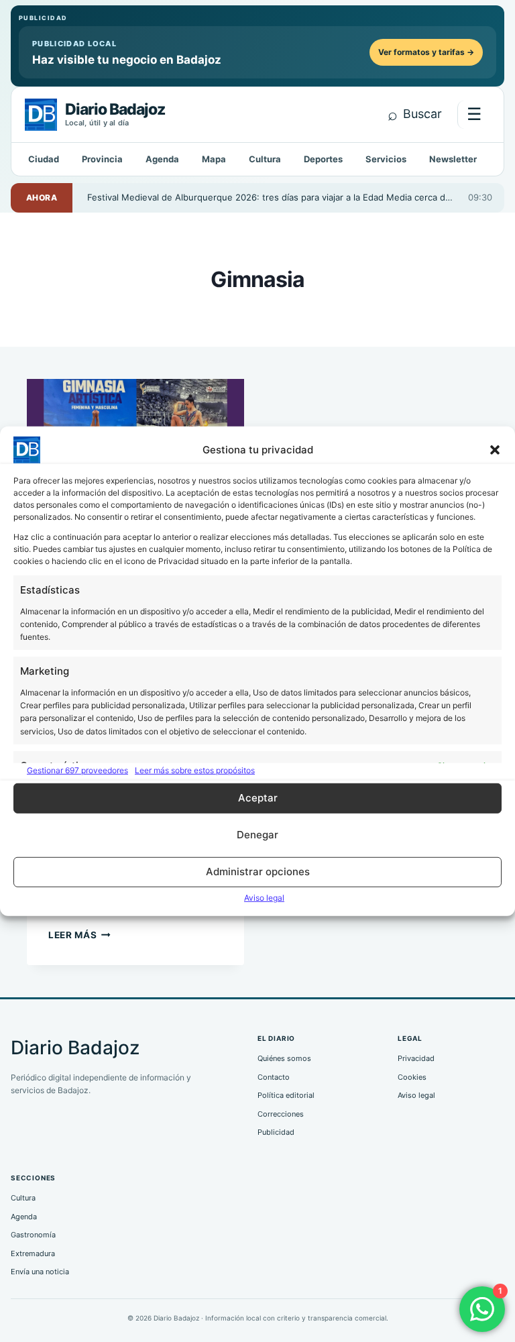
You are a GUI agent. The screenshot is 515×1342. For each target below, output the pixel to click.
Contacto (274, 1077)
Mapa (214, 159)
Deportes (323, 159)
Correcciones (281, 1114)
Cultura (265, 159)
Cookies (412, 1077)
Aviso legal (264, 898)
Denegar (257, 834)
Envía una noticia (40, 1271)
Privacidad (416, 1058)
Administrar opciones (258, 871)
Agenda (162, 159)
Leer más (79, 935)
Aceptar (258, 797)
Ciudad (43, 159)
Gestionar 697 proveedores (77, 770)
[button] (495, 449)
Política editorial (286, 1095)
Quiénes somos (284, 1058)
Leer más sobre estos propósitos (195, 770)
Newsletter (453, 159)
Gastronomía (33, 1234)
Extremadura (33, 1253)
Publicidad (276, 1132)
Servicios (385, 159)
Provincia (102, 159)
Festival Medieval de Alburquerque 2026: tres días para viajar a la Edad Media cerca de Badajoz (277, 197)
